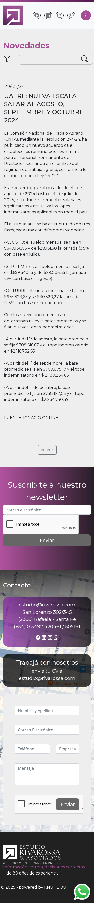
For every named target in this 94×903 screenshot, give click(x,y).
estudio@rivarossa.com (47, 678)
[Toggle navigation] (86, 15)
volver (47, 449)
